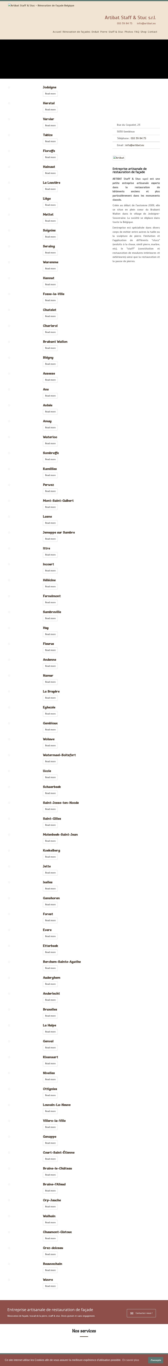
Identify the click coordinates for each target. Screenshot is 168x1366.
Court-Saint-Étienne (58, 1152)
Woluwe (48, 739)
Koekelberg (51, 850)
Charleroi (50, 326)
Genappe (49, 1136)
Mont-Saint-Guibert (58, 501)
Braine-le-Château (57, 1168)
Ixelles (47, 882)
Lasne (47, 516)
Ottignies (50, 1089)
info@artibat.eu (146, 23)
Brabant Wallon (55, 342)
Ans (46, 389)
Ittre (46, 548)
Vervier (48, 119)
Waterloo (50, 437)
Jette (47, 866)
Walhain (49, 1216)
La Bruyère (51, 691)
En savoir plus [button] (130, 1360)
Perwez (48, 485)
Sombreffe (51, 453)
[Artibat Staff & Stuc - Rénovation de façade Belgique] (41, 5)
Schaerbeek (52, 787)
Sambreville (52, 612)
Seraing (49, 246)
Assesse (49, 373)
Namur (48, 675)
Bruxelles (50, 1009)
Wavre (48, 1280)
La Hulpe (49, 1025)
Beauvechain (52, 1264)
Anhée (47, 405)
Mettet (48, 214)
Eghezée (49, 707)
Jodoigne (49, 87)
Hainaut (49, 167)
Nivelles (49, 1073)
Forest (48, 914)
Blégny (48, 357)
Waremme (50, 262)
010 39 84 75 (124, 23)
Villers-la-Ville (54, 1121)
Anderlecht (51, 993)
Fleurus (48, 644)
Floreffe (49, 151)
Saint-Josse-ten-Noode (61, 803)
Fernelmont (52, 596)
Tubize (47, 135)
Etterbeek (50, 946)
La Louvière (51, 183)
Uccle (47, 771)
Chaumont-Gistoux (57, 1232)
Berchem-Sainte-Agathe (62, 962)
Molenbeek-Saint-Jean (60, 834)
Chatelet (49, 310)
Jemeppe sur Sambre (59, 532)
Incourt (48, 564)
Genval (48, 1041)
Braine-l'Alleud (54, 1184)
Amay (47, 421)
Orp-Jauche (52, 1200)
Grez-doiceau (53, 1248)
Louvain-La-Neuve (57, 1105)
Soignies (49, 230)
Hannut (48, 278)
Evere (47, 930)
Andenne (49, 660)
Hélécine (49, 580)
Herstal (49, 103)
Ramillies (50, 469)
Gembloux (50, 723)
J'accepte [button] (155, 1360)
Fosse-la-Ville (53, 294)
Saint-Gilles (52, 819)
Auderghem (51, 978)
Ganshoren (51, 898)
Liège (47, 198)
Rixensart (50, 1057)
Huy (46, 628)
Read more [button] (50, 93)
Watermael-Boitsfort (59, 755)
